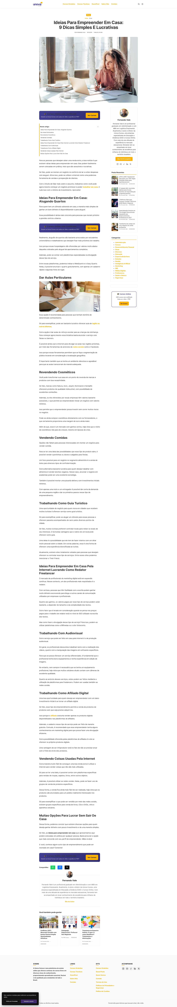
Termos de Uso (101, 982)
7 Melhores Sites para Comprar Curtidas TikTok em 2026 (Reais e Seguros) (127, 201)
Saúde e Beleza (120, 275)
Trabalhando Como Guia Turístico (50, 140)
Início (86, 18)
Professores (119, 273)
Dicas (88, 15)
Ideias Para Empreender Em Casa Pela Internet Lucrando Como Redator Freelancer (65, 143)
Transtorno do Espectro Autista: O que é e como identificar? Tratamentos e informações (90, 934)
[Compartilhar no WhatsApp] (52, 867)
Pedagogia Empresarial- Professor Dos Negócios (69, 932)
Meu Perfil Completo (124, 159)
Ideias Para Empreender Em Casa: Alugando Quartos (56, 129)
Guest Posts (100, 972)
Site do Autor (69, 901)
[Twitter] (130, 164)
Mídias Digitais (120, 271)
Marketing (119, 266)
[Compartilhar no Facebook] (60, 867)
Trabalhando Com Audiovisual (49, 145)
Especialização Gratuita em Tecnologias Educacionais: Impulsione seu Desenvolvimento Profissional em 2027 (127, 214)
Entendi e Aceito (28, 1001)
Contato (114, 4)
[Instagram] (117, 164)
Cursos (117, 245)
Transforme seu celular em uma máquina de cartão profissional (127, 225)
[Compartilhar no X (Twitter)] (67, 867)
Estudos (118, 259)
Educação (118, 254)
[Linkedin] (127, 164)
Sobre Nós (105, 4)
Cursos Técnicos (83, 4)
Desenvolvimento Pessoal (124, 247)
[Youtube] (121, 164)
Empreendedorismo (122, 256)
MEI (116, 268)
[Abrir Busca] (138, 4)
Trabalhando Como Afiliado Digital (50, 148)
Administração (120, 242)
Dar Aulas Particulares (47, 132)
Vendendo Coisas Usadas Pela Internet (52, 151)
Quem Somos (101, 975)
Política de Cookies (103, 991)
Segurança (119, 278)
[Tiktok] (124, 164)
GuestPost (95, 4)
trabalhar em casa (90, 187)
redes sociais (78, 347)
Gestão (117, 261)
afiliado (54, 716)
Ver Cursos (92, 115)
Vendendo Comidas (46, 137)
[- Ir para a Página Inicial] (37, 4)
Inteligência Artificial (122, 264)
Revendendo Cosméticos (47, 135)
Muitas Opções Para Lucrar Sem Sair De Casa (54, 153)
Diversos (118, 252)
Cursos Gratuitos (69, 4)
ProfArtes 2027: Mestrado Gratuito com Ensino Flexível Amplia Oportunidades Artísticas (49, 934)
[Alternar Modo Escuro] (142, 4)
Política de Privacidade (12, 1001)
